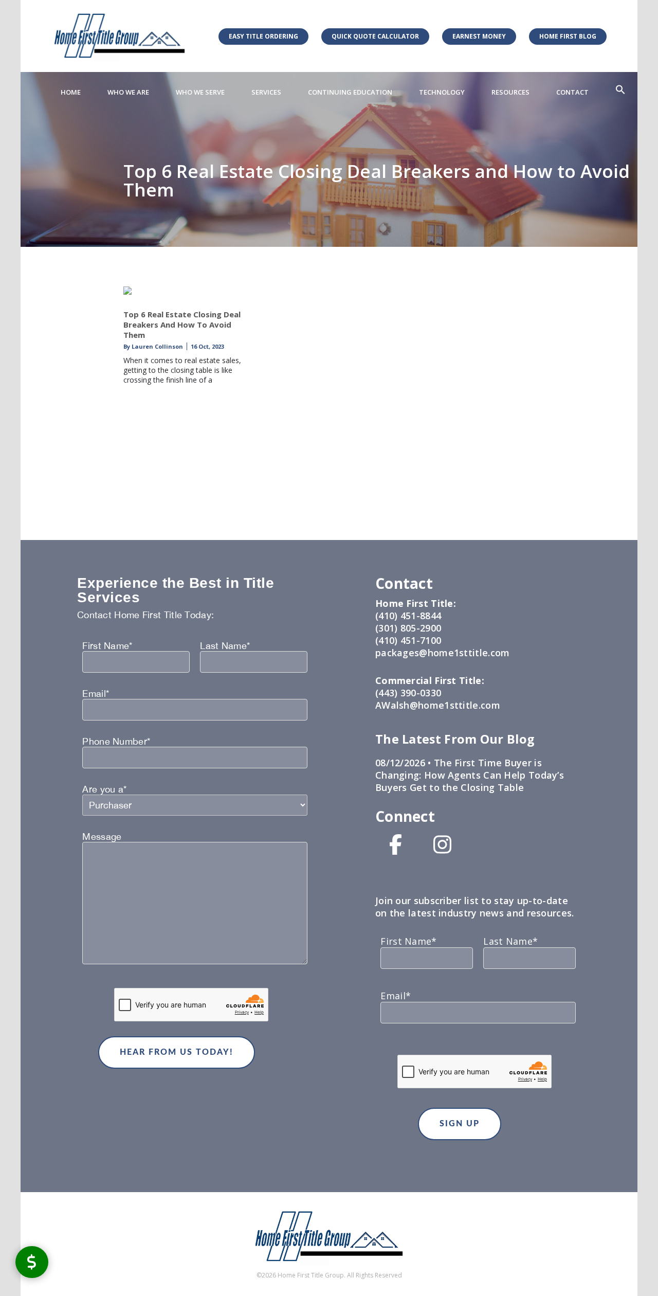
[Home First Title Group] (119, 35)
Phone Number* (116, 741)
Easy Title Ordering (263, 36)
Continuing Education (350, 92)
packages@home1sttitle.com (442, 652)
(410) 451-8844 (408, 615)
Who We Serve (200, 92)
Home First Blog (567, 36)
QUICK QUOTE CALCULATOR (375, 36)
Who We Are (128, 92)
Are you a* (104, 789)
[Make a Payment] (32, 1261)
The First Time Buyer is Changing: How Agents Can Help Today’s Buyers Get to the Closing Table (469, 775)
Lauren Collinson (156, 346)
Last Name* (225, 646)
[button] (620, 90)
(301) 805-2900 (408, 628)
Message (101, 837)
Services (266, 92)
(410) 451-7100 (408, 640)
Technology (442, 92)
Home (71, 92)
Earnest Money (479, 36)
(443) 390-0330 (408, 693)
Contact (572, 92)
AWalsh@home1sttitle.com (437, 705)
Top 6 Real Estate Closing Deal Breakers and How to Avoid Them (182, 324)
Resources (510, 92)
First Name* (107, 646)
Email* (95, 694)
